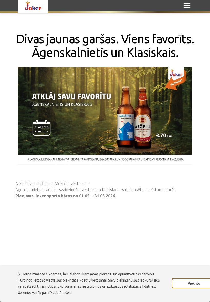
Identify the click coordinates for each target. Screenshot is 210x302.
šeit (68, 292)
